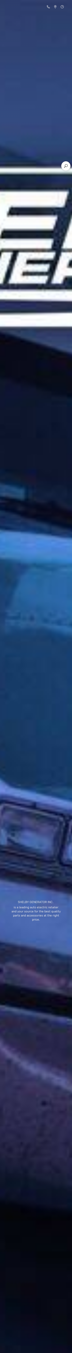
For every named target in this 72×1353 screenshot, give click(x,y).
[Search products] (66, 166)
